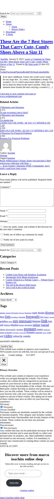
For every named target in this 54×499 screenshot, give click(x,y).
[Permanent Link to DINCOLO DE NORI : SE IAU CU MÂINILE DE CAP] (27, 125)
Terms (14, 27)
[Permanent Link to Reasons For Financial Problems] (16, 133)
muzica (14, 324)
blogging (15, 313)
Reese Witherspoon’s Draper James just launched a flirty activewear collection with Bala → (25, 162)
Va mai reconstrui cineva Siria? (14, 112)
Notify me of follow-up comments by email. (23, 234)
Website (3, 155)
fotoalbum (14, 317)
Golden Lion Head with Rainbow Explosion (26, 274)
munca (7, 325)
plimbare (19, 329)
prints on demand (6, 333)
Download (10, 32)
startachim (38, 332)
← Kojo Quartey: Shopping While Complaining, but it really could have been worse (25, 167)
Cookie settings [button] (15, 355)
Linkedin (41, 72)
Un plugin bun (6, 120)
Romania (30, 332)
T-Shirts (9, 34)
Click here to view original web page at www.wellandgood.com (18, 95)
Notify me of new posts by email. (18, 239)
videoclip (17, 336)
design (41, 312)
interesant (25, 321)
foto (8, 316)
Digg (35, 72)
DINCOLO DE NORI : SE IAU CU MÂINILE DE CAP (26, 130)
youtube (26, 336)
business (11, 158)
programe (15, 332)
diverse (49, 312)
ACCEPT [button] (30, 355)
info (15, 321)
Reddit (26, 72)
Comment (5, 187)
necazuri (28, 325)
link (44, 321)
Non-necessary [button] (7, 425)
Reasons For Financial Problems (14, 138)
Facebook (10, 72)
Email (3, 216)
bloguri (21, 313)
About (9, 24)
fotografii (33, 316)
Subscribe (14, 483)
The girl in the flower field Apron (21, 285)
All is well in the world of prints (20, 287)
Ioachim (4, 59)
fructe (46, 317)
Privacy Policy (18, 29)
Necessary (8, 407)
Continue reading (27, 490)
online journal (41, 324)
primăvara (46, 329)
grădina (4, 321)
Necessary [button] (4, 404)
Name (3, 211)
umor (44, 332)
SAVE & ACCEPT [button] (9, 446)
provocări (22, 332)
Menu (3, 16)
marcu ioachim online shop (12, 3)
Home (8, 21)
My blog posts (31, 64)
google (51, 317)
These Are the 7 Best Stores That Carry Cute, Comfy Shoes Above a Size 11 (26, 47)
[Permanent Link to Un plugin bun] (12, 115)
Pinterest (19, 72)
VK (31, 72)
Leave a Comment (25, 61)
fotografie (22, 317)
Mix (47, 72)
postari (40, 329)
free (42, 317)
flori (2, 316)
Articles (8, 313)
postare (30, 328)
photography (11, 330)
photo (2, 329)
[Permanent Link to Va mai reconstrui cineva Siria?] (12, 107)
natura (21, 325)
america (2, 313)
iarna (10, 321)
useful (49, 333)
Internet (36, 321)
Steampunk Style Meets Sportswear (22, 277)
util (1, 336)
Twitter (3, 72)
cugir (34, 312)
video (8, 336)
